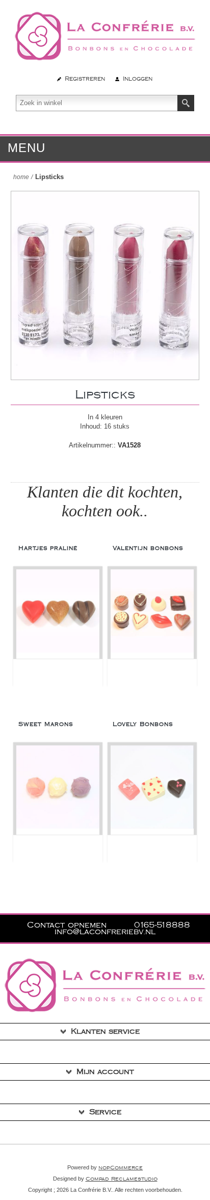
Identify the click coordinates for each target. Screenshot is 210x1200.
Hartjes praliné (47, 548)
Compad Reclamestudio (122, 1179)
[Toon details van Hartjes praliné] (57, 614)
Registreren (85, 79)
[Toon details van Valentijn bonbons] (152, 614)
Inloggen (137, 79)
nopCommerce (120, 1168)
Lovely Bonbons (143, 724)
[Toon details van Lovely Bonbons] (152, 790)
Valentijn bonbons (148, 548)
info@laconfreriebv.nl (105, 932)
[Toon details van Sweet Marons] (57, 790)
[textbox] (97, 103)
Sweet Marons (45, 724)
